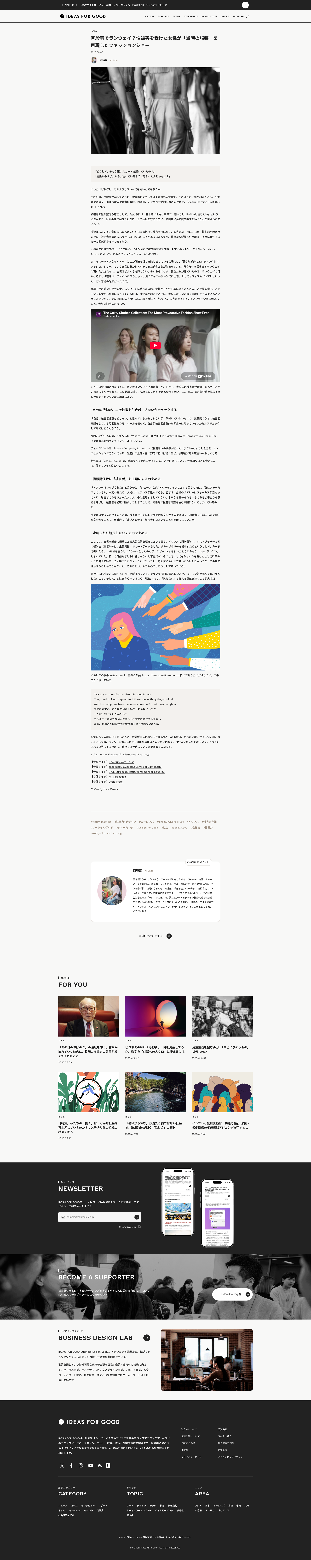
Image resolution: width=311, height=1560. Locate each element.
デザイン (141, 1506)
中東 (238, 1506)
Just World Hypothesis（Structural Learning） (122, 754)
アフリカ (209, 1510)
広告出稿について (190, 1436)
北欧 (230, 1506)
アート (130, 1506)
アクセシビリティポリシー (231, 1457)
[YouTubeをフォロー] (90, 1465)
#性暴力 (208, 827)
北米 (246, 1506)
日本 (207, 1506)
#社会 (164, 827)
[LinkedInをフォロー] (108, 1465)
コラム (94, 31)
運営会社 (222, 1429)
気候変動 (172, 1506)
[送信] (136, 1217)
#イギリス (193, 821)
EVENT (176, 16)
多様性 (180, 1510)
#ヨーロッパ (146, 821)
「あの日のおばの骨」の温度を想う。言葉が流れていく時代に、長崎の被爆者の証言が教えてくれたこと (88, 1052)
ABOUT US (238, 16)
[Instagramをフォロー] (81, 1466)
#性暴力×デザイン (125, 821)
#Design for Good (147, 827)
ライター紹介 (225, 1436)
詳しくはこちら (127, 1226)
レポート (102, 1506)
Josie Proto (116, 781)
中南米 (198, 1510)
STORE (225, 16)
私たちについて (189, 1429)
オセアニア (223, 1510)
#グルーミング (124, 827)
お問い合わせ (188, 1443)
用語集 (184, 1450)
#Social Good (179, 827)
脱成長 (130, 1515)
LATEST (149, 16)
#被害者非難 (209, 821)
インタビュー (88, 1506)
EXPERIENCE (191, 16)
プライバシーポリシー (193, 1457)
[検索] (247, 16)
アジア (198, 1506)
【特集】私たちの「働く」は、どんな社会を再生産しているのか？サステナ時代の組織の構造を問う (88, 1128)
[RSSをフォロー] (100, 1465)
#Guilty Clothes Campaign (107, 833)
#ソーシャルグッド (102, 827)
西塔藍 (104, 60)
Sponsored (75, 1510)
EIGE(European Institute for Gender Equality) (137, 771)
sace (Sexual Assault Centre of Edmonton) (135, 766)
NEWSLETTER (210, 16)
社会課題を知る (226, 1443)
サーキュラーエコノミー (139, 1510)
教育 (162, 1506)
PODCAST (163, 16)
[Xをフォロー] (62, 1465)
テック (153, 1506)
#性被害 (195, 827)
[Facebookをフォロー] (71, 1465)
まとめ (61, 1510)
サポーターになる (230, 1294)
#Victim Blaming (101, 821)
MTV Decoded (117, 776)
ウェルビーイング (164, 1510)
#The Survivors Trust (170, 821)
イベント (88, 1510)
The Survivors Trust (121, 761)
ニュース (62, 1506)
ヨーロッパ (219, 1506)
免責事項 (222, 1450)
